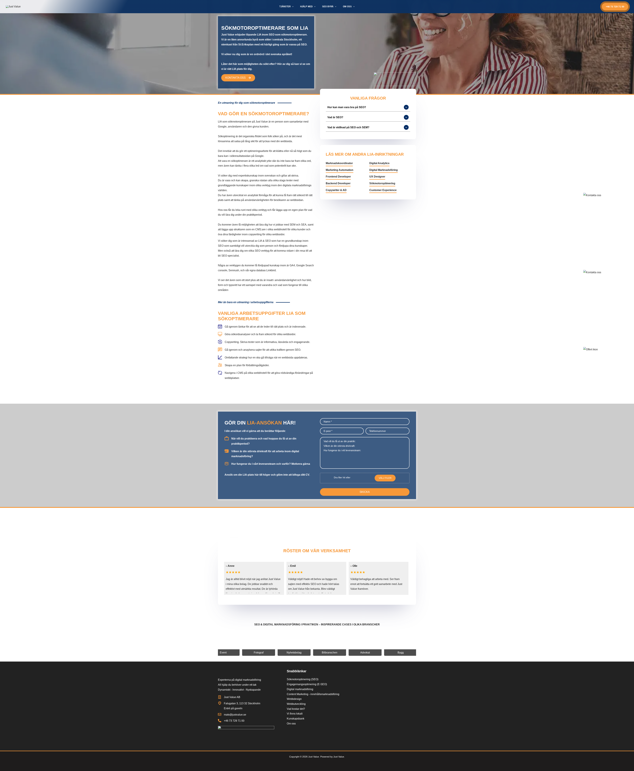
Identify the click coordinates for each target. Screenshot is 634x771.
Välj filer (385, 478)
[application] (292, 6)
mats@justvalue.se (235, 714)
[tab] (368, 107)
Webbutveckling (296, 703)
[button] (615, 6)
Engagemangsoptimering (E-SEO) (307, 684)
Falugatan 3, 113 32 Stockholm (242, 703)
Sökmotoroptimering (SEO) (302, 679)
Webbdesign (294, 699)
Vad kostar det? (296, 708)
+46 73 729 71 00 (234, 720)
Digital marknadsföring (300, 689)
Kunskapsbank (295, 718)
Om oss (291, 723)
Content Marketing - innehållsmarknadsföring (313, 694)
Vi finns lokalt (294, 713)
